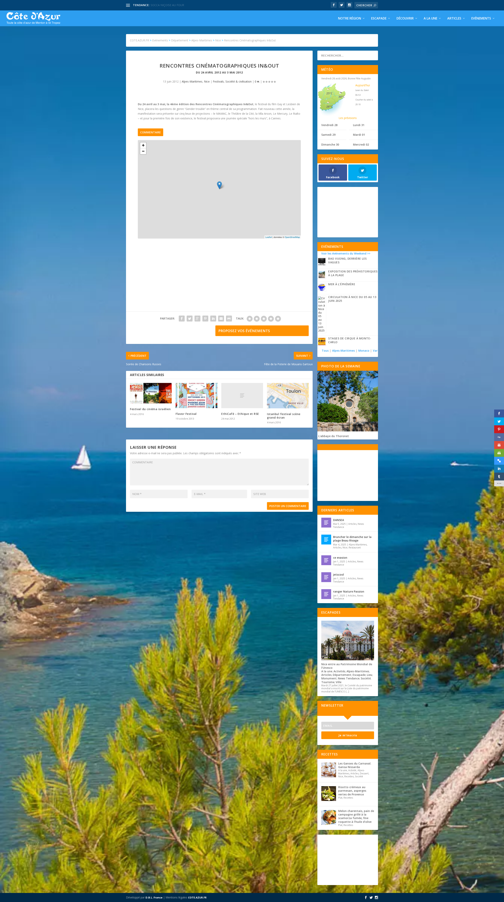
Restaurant (355, 547)
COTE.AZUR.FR (197, 897)
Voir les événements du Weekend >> (345, 253)
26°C (329, 106)
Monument (329, 678)
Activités (339, 671)
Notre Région (349, 18)
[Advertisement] (219, 279)
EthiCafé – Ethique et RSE (240, 414)
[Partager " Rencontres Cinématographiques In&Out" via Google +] (197, 318)
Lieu (369, 675)
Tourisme (327, 682)
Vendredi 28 (329, 125)
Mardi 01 (359, 135)
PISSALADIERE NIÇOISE (166, 5)
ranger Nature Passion (348, 591)
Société (366, 678)
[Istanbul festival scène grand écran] (288, 395)
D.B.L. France (153, 897)
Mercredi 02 (361, 144)
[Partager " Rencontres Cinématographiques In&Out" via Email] (221, 318)
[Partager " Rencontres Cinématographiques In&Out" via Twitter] (190, 318)
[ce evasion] (326, 560)
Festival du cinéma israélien (150, 409)
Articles (454, 18)
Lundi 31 (358, 125)
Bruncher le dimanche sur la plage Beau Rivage (352, 538)
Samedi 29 (328, 135)
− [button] (143, 151)
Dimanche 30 (330, 144)
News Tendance (348, 678)
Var (375, 350)
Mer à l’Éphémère (341, 284)
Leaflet (268, 237)
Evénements (481, 18)
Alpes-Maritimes (192, 81)
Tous (325, 350)
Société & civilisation (238, 81)
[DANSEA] (326, 523)
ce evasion (340, 557)
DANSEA (338, 520)
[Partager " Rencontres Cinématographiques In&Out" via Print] (229, 318)
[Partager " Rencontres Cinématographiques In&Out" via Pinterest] (205, 318)
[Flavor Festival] (196, 395)
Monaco (363, 350)
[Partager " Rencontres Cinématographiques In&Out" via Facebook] (182, 318)
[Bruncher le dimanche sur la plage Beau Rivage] (326, 539)
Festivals (218, 81)
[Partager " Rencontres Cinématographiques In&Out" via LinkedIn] (213, 318)
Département (342, 675)
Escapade (378, 18)
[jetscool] (326, 577)
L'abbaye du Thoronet (333, 436)
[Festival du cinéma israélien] (151, 393)
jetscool (338, 574)
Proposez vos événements (244, 330)
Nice (207, 81)
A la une (430, 18)
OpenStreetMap (292, 237)
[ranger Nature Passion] (326, 594)
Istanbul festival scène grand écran (283, 415)
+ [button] (143, 145)
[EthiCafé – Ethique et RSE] (242, 395)
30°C (341, 96)
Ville (338, 682)
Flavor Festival (186, 414)
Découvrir (405, 18)
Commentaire (150, 132)
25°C (329, 93)
